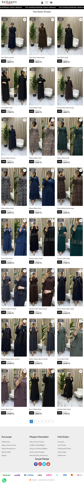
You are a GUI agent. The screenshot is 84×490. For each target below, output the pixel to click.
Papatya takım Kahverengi (38, 309)
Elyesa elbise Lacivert (8, 158)
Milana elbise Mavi (35, 208)
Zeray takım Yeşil (62, 359)
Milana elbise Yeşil (63, 158)
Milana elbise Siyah (7, 208)
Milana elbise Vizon (35, 158)
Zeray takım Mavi (7, 258)
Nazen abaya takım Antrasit (38, 359)
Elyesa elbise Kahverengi (65, 108)
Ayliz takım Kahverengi (36, 57)
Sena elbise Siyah (7, 108)
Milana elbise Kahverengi (65, 208)
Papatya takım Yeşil (63, 258)
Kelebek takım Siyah (64, 409)
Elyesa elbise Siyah (35, 108)
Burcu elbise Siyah (35, 409)
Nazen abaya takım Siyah (65, 309)
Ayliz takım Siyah (62, 57)
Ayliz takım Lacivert (7, 57)
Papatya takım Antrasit (8, 309)
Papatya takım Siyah (36, 258)
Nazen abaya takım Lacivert (10, 359)
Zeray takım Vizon (7, 409)
